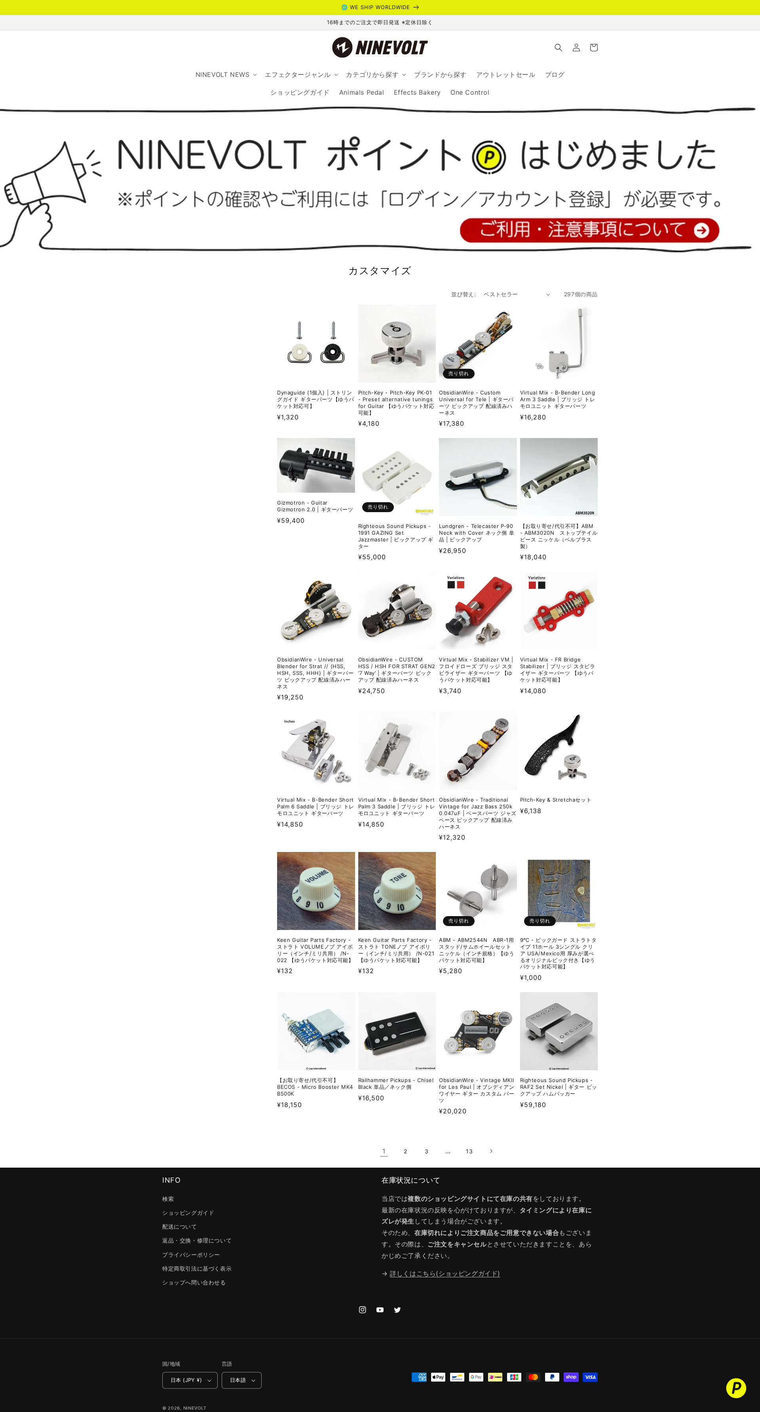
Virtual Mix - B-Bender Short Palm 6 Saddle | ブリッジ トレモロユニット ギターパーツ (315, 806)
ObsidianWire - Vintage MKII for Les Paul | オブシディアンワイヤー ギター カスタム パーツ (477, 1090)
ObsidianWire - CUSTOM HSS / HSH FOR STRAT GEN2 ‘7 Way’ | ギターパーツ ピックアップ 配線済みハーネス (396, 669)
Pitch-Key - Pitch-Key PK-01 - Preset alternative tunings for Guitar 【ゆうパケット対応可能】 (396, 402)
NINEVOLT (195, 1408)
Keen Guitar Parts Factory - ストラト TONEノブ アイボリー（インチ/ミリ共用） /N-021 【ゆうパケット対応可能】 (396, 950)
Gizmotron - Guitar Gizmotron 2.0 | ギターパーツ (315, 506)
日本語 (238, 1380)
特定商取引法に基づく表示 (197, 1268)
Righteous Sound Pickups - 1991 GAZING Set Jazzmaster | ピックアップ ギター (396, 536)
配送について (179, 1226)
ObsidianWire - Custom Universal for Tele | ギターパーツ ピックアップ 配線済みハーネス (476, 402)
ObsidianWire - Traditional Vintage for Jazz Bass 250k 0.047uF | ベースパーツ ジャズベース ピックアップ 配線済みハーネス (478, 813)
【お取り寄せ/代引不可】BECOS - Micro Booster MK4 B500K (315, 1087)
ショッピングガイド (188, 1212)
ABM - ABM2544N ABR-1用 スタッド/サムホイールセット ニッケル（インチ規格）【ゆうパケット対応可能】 (476, 950)
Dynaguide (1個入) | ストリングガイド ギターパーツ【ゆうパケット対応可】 (315, 399)
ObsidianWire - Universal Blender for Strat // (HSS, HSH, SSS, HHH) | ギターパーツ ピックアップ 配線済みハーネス (315, 673)
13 (469, 1151)
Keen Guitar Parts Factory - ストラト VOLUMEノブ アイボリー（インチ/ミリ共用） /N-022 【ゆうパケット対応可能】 (315, 950)
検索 (168, 1198)
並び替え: (463, 294)
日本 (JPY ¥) (186, 1380)
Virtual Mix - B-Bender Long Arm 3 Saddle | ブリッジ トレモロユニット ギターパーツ (557, 399)
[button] (558, 47)
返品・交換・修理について (197, 1240)
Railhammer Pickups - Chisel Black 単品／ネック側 (396, 1083)
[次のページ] (491, 1151)
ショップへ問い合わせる (194, 1282)
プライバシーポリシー (191, 1254)
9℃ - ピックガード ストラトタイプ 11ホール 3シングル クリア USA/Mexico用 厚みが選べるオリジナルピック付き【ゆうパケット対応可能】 (558, 953)
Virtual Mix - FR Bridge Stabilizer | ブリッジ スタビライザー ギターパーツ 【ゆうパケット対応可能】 (557, 669)
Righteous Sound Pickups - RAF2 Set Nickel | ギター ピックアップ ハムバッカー (558, 1087)
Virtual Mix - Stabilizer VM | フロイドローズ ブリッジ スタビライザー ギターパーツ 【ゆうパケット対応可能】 (476, 669)
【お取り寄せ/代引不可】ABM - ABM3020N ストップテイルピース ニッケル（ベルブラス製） (559, 536)
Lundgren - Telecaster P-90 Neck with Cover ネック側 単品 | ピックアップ (476, 533)
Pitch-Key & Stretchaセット (556, 800)
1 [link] (384, 1151)
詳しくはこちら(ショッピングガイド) (445, 1273)
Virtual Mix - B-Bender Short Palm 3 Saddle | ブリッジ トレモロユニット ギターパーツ (396, 806)
